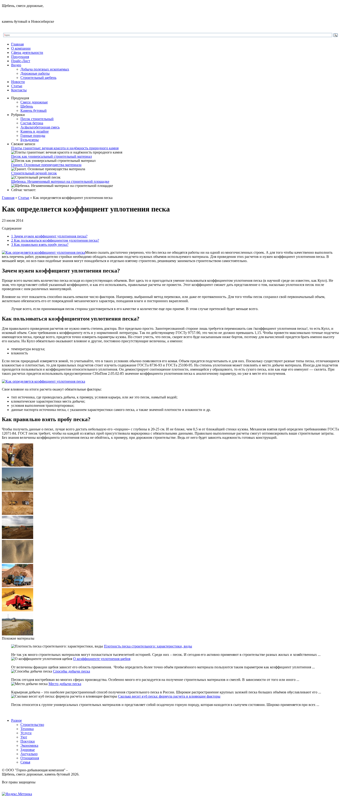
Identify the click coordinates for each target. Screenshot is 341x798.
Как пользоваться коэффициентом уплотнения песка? (55, 240)
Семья (25, 762)
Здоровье (27, 750)
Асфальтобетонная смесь (40, 127)
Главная (17, 44)
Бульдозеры (29, 140)
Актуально (29, 754)
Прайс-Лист (20, 61)
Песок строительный (37, 119)
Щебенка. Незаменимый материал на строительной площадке (60, 181)
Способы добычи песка (71, 671)
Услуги (26, 733)
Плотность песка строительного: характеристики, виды (148, 646)
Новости (18, 82)
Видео (16, 65)
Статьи (16, 86)
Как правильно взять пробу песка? (39, 245)
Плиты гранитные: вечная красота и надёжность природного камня (65, 148)
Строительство (32, 725)
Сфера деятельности (27, 52)
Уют (23, 737)
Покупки (27, 741)
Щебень (26, 106)
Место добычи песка (64, 684)
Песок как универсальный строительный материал (51, 156)
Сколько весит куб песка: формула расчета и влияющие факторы (169, 696)
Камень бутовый (33, 110)
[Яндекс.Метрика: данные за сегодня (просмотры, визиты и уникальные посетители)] (17, 794)
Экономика (29, 745)
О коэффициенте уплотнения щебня (101, 659)
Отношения (29, 758)
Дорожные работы (35, 73)
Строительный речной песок (34, 173)
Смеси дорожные (34, 102)
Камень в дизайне (34, 131)
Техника (27, 729)
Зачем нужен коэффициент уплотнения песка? (49, 236)
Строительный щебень (38, 78)
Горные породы (32, 136)
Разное (16, 720)
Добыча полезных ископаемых (44, 69)
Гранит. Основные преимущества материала (46, 165)
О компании (21, 48)
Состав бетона (31, 123)
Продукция (20, 57)
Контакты (19, 90)
